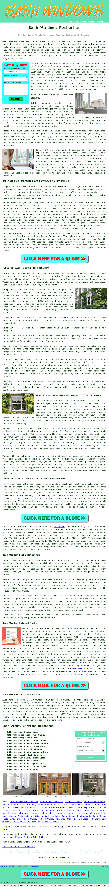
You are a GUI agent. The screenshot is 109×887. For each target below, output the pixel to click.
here (59, 720)
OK (104, 885)
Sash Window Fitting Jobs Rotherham (29, 837)
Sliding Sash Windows (47, 816)
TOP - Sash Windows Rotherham (18, 847)
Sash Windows (34, 866)
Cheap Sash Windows (24, 807)
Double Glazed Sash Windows (18, 805)
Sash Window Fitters (68, 813)
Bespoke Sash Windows (69, 810)
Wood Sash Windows (49, 805)
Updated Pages (22, 866)
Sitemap (4, 866)
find (11, 700)
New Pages (12, 866)
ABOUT (84, 21)
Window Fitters (73, 802)
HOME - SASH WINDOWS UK (54, 858)
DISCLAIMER (101, 21)
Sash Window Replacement (77, 805)
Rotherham (59, 527)
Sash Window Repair (94, 802)
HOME (70, 21)
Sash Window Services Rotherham (28, 726)
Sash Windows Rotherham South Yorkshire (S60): (30, 41)
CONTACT (91, 21)
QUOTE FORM (76, 669)
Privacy (105, 866)
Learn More (94, 885)
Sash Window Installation (24, 802)
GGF (19, 498)
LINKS (77, 21)
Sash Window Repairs (51, 802)
